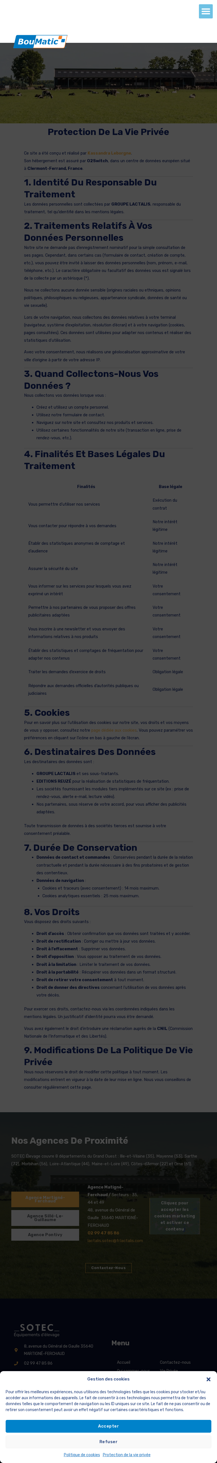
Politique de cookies (82, 1455)
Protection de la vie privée (127, 1455)
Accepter (108, 1426)
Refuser (108, 1441)
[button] (208, 1379)
